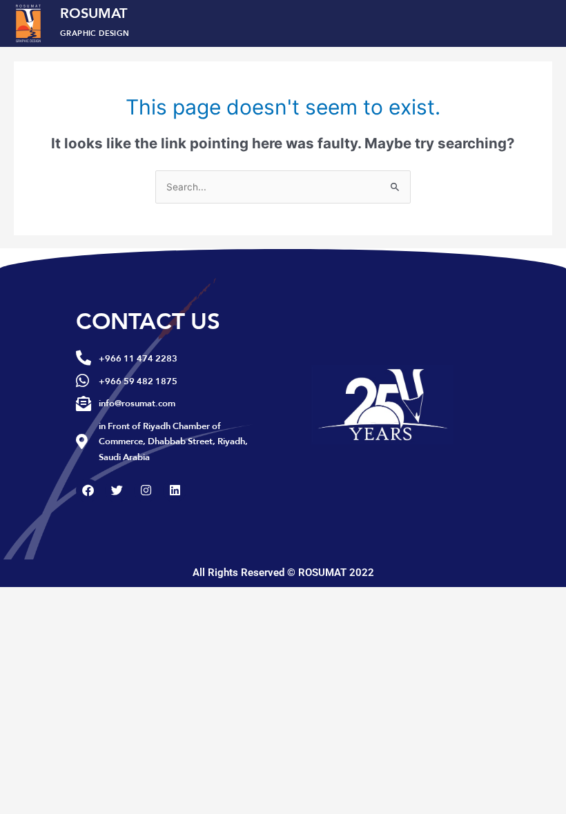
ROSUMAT (95, 20)
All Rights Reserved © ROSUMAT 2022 (283, 572)
